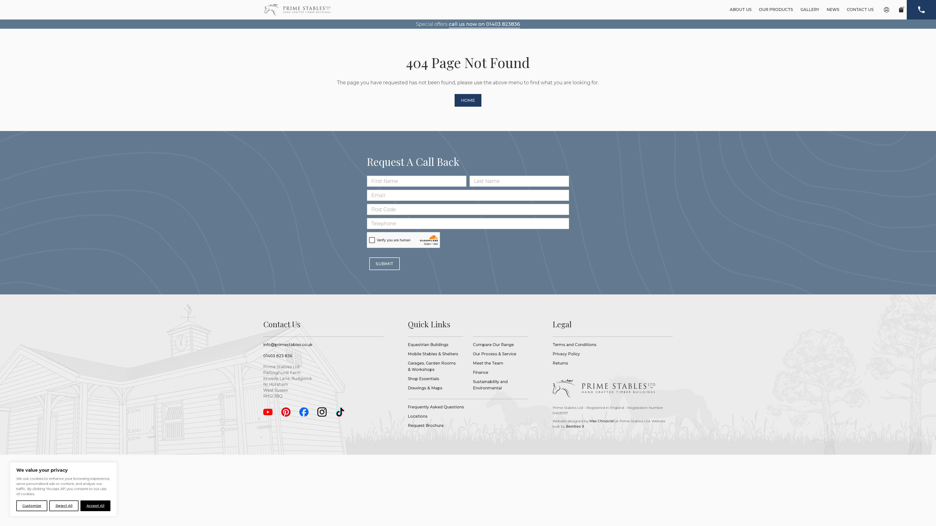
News (833, 9)
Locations (418, 416)
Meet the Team (488, 363)
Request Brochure (426, 425)
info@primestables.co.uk (287, 344)
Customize (31, 506)
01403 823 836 (277, 356)
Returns (560, 363)
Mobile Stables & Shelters (433, 354)
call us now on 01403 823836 (484, 24)
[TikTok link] (340, 412)
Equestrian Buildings (428, 344)
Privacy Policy (566, 354)
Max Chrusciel (601, 421)
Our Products (776, 9)
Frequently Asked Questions (436, 407)
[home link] (297, 9)
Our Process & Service (494, 354)
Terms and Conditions (574, 344)
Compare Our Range (493, 344)
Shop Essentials (423, 378)
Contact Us (860, 9)
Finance (480, 372)
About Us (740, 9)
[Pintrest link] (286, 412)
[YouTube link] (268, 412)
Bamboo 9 (575, 426)
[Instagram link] (322, 412)
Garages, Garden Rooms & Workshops (432, 366)
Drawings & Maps (425, 388)
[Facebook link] (304, 412)
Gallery (809, 9)
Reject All (64, 506)
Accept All (95, 506)
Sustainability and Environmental (490, 384)
